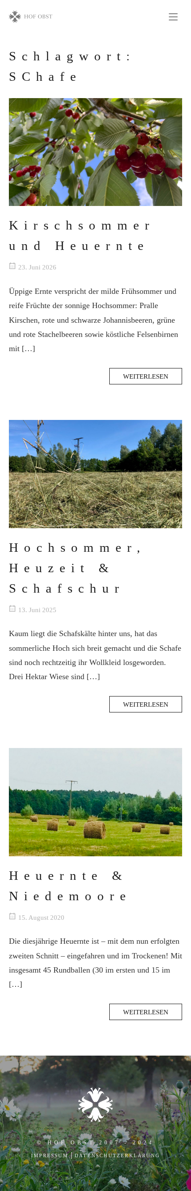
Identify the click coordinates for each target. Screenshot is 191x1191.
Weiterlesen (145, 376)
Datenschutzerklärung (117, 1155)
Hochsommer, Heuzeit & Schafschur (77, 567)
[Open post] (95, 152)
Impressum (49, 1155)
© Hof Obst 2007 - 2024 (95, 1143)
